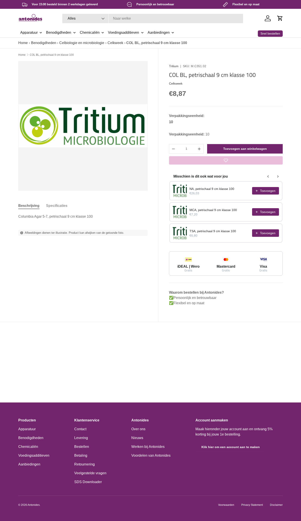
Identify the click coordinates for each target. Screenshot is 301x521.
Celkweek (115, 43)
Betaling (80, 455)
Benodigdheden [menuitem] (58, 32)
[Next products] (278, 176)
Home (23, 43)
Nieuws (137, 438)
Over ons (138, 429)
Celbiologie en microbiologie (81, 43)
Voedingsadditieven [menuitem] (123, 32)
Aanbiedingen (29, 464)
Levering (81, 438)
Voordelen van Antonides (151, 455)
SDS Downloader (88, 482)
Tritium (173, 66)
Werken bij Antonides (148, 447)
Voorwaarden (226, 504)
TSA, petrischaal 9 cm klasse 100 (213, 231)
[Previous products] (268, 176)
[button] (280, 18)
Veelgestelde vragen (90, 473)
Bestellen (81, 447)
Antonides (34, 504)
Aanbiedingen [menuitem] (159, 32)
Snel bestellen (270, 33)
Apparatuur (27, 429)
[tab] (28, 205)
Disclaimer (276, 504)
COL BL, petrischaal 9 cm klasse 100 (52, 54)
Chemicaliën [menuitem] (90, 32)
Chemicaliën (28, 447)
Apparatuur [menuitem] (29, 32)
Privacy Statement (252, 504)
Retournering (84, 464)
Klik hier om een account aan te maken (230, 447)
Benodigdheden (43, 43)
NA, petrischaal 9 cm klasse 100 (212, 189)
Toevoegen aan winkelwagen (245, 148)
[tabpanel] (83, 216)
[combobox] (152, 18)
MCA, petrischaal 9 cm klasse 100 (213, 210)
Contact (80, 429)
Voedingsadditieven (33, 455)
